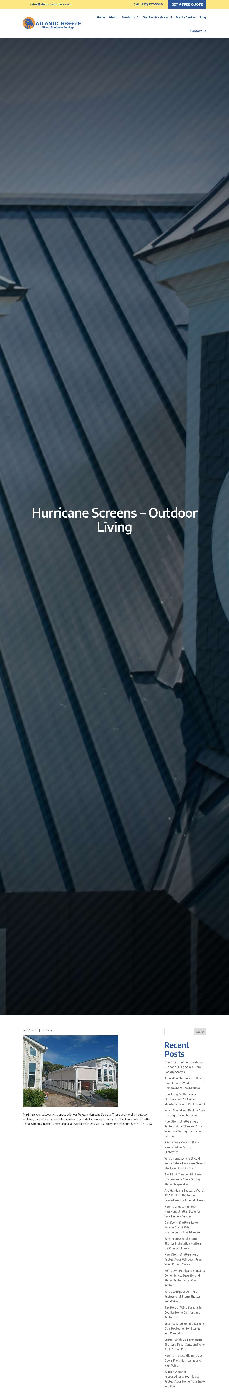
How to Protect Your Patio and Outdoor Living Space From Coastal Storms (184, 1067)
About (113, 17)
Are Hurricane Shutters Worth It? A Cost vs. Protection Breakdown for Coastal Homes (184, 1195)
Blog (202, 17)
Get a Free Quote (187, 4)
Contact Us (198, 31)
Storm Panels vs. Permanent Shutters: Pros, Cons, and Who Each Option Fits (184, 1344)
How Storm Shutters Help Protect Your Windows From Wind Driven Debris (183, 1259)
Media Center (186, 17)
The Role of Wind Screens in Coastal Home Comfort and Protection (183, 1312)
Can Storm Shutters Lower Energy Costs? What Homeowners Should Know (182, 1227)
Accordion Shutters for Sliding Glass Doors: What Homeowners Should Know (184, 1083)
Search (200, 1031)
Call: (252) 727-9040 (148, 4)
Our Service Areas (155, 17)
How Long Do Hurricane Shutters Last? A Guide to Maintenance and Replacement (184, 1099)
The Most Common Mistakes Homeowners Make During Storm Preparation (183, 1179)
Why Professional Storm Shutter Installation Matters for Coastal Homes (182, 1243)
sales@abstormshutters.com (50, 4)
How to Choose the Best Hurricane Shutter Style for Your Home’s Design (182, 1211)
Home (101, 17)
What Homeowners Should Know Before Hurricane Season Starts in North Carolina (185, 1163)
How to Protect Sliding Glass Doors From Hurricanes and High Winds (183, 1360)
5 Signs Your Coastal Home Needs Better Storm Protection (182, 1147)
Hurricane (46, 1030)
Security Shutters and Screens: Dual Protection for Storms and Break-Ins (184, 1328)
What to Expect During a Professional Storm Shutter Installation (182, 1296)
